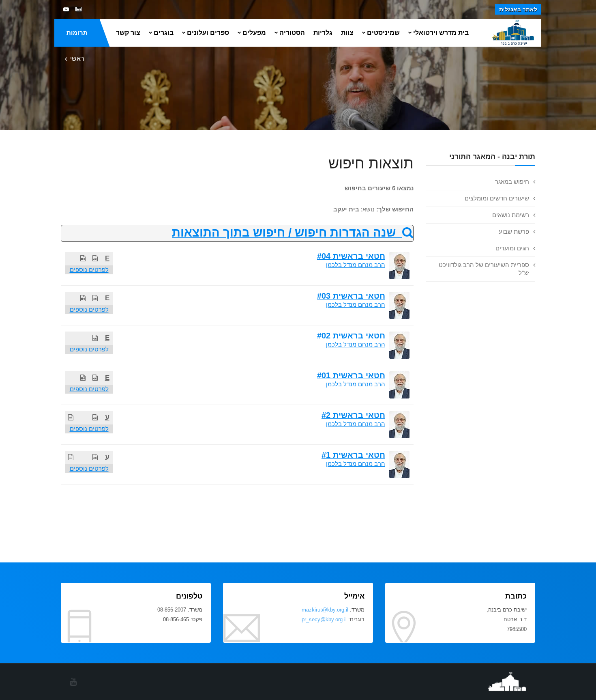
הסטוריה (292, 32)
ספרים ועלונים (208, 32)
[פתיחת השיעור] (95, 258)
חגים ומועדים (512, 248)
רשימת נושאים (510, 214)
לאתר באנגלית (518, 9)
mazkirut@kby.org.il (325, 610)
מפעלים (254, 32)
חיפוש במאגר (512, 181)
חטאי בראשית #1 (353, 454)
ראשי (77, 58)
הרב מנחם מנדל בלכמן (355, 264)
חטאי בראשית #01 (351, 375)
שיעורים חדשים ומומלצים (497, 198)
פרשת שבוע (514, 231)
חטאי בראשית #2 (353, 415)
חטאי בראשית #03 (351, 295)
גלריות (322, 32)
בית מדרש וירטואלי (441, 32)
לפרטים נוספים (89, 269)
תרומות (77, 32)
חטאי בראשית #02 (351, 335)
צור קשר (128, 32)
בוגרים (164, 32)
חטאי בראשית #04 (351, 256)
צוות (347, 32)
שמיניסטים (383, 32)
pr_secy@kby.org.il (324, 619)
